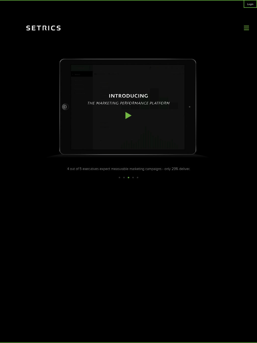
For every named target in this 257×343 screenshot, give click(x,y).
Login (250, 4)
